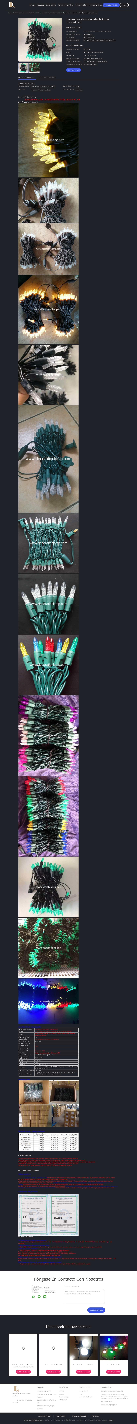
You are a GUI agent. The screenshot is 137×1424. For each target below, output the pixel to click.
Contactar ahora (73, 70)
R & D (82, 1394)
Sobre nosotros (51, 5)
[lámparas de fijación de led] (53, 1348)
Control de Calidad (44, 1416)
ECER (111, 1420)
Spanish (124, 5)
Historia (61, 1391)
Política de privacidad (79, 1416)
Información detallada (26, 77)
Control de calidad (81, 5)
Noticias (108, 5)
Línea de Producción (86, 1397)
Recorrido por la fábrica (65, 5)
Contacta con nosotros (96, 5)
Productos (40, 5)
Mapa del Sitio (61, 1416)
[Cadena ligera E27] (23, 1348)
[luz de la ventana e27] (84, 1348)
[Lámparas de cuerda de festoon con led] (114, 1348)
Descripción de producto (47, 77)
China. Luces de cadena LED (33, 1420)
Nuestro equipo (64, 1397)
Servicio (61, 1394)
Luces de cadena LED (44, 1391)
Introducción (63, 1400)
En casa (32, 5)
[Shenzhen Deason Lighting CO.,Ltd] (34, 1297)
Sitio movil (95, 1416)
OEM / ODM (84, 1391)
